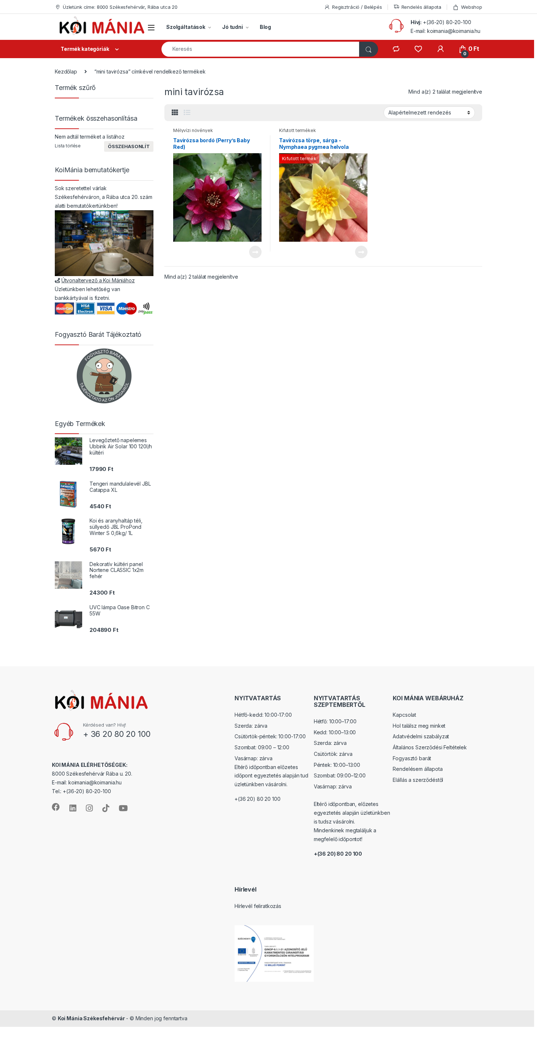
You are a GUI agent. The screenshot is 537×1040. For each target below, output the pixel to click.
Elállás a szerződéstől (418, 780)
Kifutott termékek (297, 130)
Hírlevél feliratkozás (258, 906)
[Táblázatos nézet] (175, 112)
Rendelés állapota (421, 7)
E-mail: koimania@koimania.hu (445, 31)
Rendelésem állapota (417, 769)
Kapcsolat (404, 715)
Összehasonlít (129, 146)
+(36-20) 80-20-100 (447, 22)
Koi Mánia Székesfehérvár (91, 1018)
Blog (265, 27)
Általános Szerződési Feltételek (430, 747)
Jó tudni (232, 27)
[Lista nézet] (187, 112)
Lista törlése (68, 145)
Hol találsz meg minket (419, 726)
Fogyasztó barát (412, 758)
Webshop (471, 7)
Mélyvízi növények (193, 130)
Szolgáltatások (185, 27)
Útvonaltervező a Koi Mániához (98, 280)
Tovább (252, 252)
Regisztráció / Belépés (357, 7)
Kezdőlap (66, 71)
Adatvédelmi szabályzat (421, 736)
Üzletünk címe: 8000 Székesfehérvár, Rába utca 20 (120, 7)
